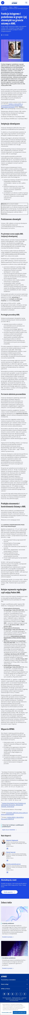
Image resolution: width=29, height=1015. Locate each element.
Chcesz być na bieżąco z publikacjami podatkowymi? (13, 825)
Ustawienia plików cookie (7, 1012)
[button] (7, 848)
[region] (14, 1008)
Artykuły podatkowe (8, 923)
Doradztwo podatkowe (8, 958)
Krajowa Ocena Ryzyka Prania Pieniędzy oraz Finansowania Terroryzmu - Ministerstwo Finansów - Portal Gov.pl (13, 804)
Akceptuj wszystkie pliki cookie (20, 1012)
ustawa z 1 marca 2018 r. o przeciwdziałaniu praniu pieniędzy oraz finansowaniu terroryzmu (12, 105)
